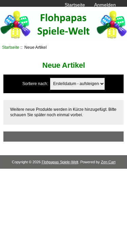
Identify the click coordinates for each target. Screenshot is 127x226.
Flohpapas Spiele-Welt (60, 162)
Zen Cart (108, 162)
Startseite (75, 4)
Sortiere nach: (35, 83)
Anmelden (105, 4)
